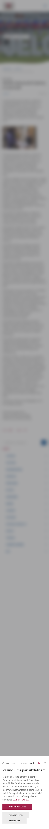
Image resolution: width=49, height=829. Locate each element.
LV (39, 763)
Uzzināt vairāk (21, 799)
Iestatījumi (10, 763)
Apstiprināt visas (17, 807)
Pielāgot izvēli (16, 815)
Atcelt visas (14, 820)
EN (45, 763)
